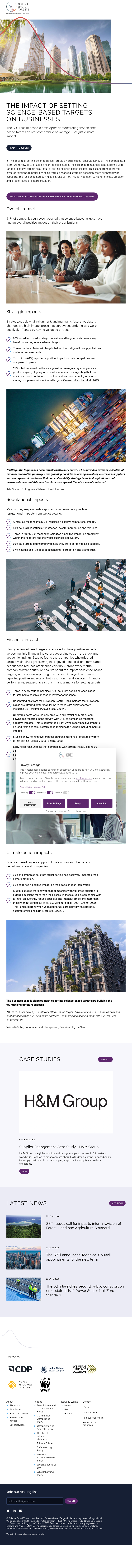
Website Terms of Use (46, 1466)
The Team (15, 1409)
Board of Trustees (19, 1413)
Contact (87, 1401)
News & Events (69, 1401)
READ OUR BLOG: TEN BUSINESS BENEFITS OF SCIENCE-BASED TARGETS (52, 196)
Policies (38, 1401)
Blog (66, 1409)
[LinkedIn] (14, 1511)
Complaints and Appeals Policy (45, 1427)
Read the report (19, 147)
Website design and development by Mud (25, 1534)
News (67, 1405)
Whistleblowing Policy (45, 1473)
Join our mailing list (93, 1417)
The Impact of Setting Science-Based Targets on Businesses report (49, 161)
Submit (71, 1500)
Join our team (90, 1412)
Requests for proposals (90, 1423)
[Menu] (123, 8)
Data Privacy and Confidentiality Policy (46, 1408)
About (9, 1401)
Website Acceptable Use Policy (46, 1457)
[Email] (20, 1511)
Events (68, 1413)
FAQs (86, 1407)
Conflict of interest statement (42, 1436)
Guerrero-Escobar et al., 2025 (81, 380)
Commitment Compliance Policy (44, 1418)
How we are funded (16, 1419)
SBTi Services (17, 1424)
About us (15, 1405)
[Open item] (20, 1369)
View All (105, 1059)
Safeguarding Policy (44, 1449)
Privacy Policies (45, 1443)
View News (117, 1203)
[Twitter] (8, 1511)
